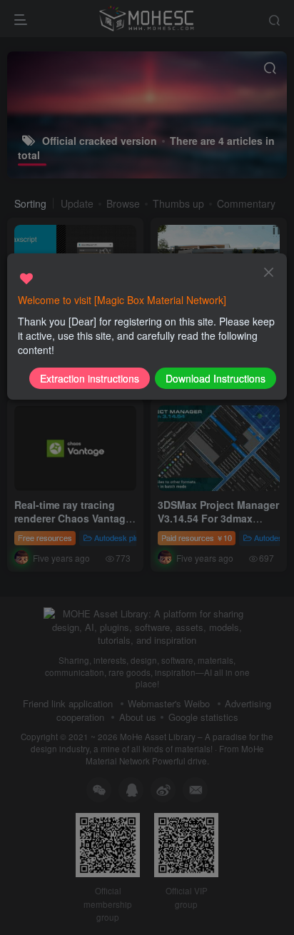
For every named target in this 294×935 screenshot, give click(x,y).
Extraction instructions (89, 378)
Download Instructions (215, 378)
